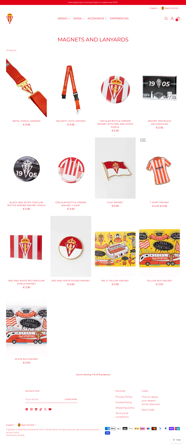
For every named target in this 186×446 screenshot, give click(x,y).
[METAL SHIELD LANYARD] (26, 86)
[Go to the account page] (172, 18)
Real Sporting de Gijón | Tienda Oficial (40, 429)
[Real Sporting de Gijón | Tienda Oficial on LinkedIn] (36, 410)
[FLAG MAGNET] (115, 167)
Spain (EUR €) (171, 8)
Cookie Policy (124, 402)
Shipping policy (125, 407)
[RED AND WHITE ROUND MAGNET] (70, 246)
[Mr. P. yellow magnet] (115, 246)
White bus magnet (26, 359)
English (153, 8)
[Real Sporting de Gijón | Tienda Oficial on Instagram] (31, 410)
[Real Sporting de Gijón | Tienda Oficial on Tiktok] (41, 410)
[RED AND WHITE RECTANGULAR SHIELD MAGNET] (26, 246)
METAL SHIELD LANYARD (26, 121)
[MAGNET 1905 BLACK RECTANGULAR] (159, 86)
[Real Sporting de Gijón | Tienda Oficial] (9, 18)
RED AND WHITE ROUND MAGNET (71, 280)
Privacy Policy (124, 396)
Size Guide (148, 409)
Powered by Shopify (15, 435)
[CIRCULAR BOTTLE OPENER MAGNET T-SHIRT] (70, 167)
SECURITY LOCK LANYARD (71, 121)
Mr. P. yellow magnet (115, 280)
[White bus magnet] (26, 324)
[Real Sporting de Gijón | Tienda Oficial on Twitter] (45, 410)
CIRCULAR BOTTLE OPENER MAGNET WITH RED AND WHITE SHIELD (115, 124)
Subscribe (71, 399)
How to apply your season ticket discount (151, 400)
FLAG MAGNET (115, 202)
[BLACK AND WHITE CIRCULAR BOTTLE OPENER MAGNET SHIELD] (26, 167)
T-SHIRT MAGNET (159, 202)
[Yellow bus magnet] (159, 246)
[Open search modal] (166, 18)
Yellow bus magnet (159, 280)
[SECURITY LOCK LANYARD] (70, 86)
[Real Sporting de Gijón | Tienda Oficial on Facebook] (27, 410)
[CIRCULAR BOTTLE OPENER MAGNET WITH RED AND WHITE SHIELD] (115, 86)
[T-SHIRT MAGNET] (159, 167)
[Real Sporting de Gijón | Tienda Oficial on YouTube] (50, 410)
